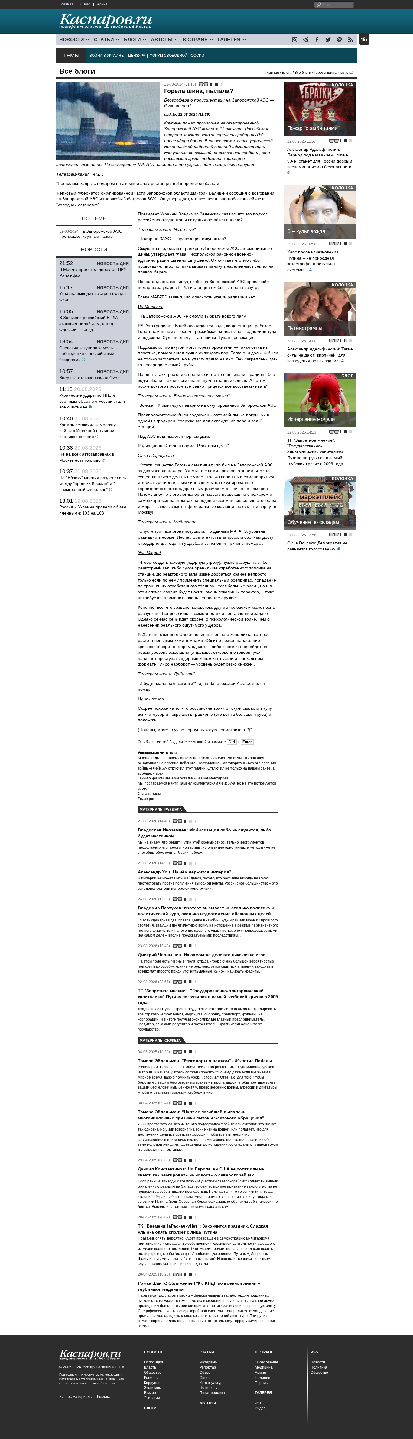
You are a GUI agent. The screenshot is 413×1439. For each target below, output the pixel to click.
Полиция (262, 1378)
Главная (66, 4)
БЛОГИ (132, 39)
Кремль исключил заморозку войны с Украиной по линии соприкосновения (87, 430)
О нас (85, 4)
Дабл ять (183, 673)
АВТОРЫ (162, 39)
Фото (259, 1403)
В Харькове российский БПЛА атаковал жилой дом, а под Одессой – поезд (88, 323)
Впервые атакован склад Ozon (89, 377)
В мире (150, 1393)
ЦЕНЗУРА (136, 55)
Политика (319, 1367)
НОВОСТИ (71, 39)
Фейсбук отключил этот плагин (179, 768)
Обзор (205, 1372)
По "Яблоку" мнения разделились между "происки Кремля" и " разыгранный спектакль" (92, 483)
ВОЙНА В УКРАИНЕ (106, 55)
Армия (260, 1372)
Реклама (104, 1397)
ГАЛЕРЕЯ (229, 39)
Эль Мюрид (149, 552)
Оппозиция (153, 1362)
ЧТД (96, 174)
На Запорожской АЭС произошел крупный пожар (90, 234)
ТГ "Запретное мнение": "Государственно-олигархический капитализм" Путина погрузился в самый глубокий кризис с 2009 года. (315, 452)
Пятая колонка (212, 1393)
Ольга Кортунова (156, 455)
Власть (150, 1367)
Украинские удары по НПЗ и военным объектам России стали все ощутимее (92, 401)
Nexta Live (184, 229)
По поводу (208, 1388)
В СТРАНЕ (195, 39)
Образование (266, 1362)
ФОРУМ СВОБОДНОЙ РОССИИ (177, 55)
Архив (102, 4)
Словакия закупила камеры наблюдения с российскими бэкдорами (86, 353)
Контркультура (212, 1383)
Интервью (208, 1362)
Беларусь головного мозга (201, 395)
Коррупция (153, 1383)
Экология (152, 1398)
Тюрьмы (261, 1383)
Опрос (205, 1378)
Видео (260, 1408)
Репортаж (208, 1367)
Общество (152, 1372)
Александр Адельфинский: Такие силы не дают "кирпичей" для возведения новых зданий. (320, 355)
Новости (318, 1362)
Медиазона (185, 521)
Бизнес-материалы (76, 1397)
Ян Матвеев (150, 306)
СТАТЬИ (104, 39)
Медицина (264, 1367)
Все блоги (302, 72)
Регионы (151, 1378)
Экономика (153, 1388)
